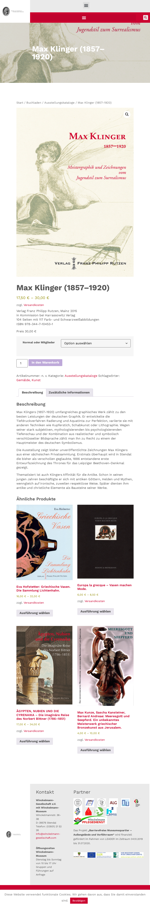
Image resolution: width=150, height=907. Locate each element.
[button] (86, 5)
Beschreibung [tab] (32, 392)
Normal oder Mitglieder (39, 342)
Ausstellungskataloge (59, 102)
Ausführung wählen (35, 613)
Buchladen (33, 102)
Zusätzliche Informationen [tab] (69, 392)
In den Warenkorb (45, 362)
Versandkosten (34, 305)
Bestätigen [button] (78, 900)
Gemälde (23, 380)
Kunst (36, 380)
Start (19, 102)
